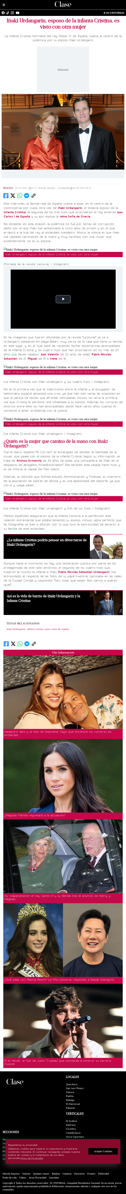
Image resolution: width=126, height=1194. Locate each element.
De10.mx (71, 1125)
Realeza (8, 188)
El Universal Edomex (73, 1106)
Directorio (79, 1173)
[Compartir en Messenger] (26, 196)
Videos (22, 1177)
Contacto (67, 1173)
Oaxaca (70, 1092)
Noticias (26, 1173)
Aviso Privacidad (37, 1177)
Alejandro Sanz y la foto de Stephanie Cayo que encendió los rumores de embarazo (57, 733)
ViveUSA (71, 1129)
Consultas (54, 1177)
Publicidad (103, 1173)
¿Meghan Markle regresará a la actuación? (34, 815)
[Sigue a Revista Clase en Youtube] (18, 12)
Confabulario (73, 1133)
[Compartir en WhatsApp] (19, 196)
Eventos (91, 1173)
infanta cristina (35, 629)
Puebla (70, 1096)
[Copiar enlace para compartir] (33, 196)
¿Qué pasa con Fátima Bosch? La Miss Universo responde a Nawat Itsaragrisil (59, 979)
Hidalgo (70, 1100)
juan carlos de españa (57, 629)
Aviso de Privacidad (32, 1158)
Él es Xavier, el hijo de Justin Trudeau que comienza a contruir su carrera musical (57, 1062)
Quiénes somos (41, 1173)
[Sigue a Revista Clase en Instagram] (13, 12)
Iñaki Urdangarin (16, 629)
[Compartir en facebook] (6, 196)
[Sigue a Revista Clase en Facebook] (4, 12)
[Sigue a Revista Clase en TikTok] (8, 12)
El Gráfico (71, 1121)
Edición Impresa (11, 1173)
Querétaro (71, 1084)
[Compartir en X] (12, 196)
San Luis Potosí (75, 1088)
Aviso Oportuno (75, 1136)
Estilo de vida (10, 1177)
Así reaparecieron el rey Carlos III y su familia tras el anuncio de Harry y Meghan (57, 897)
